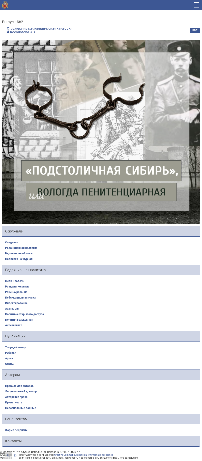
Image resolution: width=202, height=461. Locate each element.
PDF (194, 30)
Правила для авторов (19, 385)
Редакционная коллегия (21, 247)
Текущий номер (15, 347)
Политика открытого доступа (24, 314)
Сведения (11, 242)
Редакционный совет (19, 253)
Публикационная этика (20, 297)
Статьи (9, 363)
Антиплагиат (13, 325)
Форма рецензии (16, 430)
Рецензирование (16, 292)
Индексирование (16, 303)
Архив (9, 358)
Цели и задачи (14, 281)
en (15, 455)
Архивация (12, 308)
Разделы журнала (17, 286)
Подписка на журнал (19, 258)
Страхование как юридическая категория (39, 28)
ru (8, 455)
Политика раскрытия (19, 319)
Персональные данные (20, 408)
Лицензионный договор (21, 391)
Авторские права (16, 396)
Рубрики (10, 352)
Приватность (13, 402)
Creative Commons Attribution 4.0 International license (83, 455)
